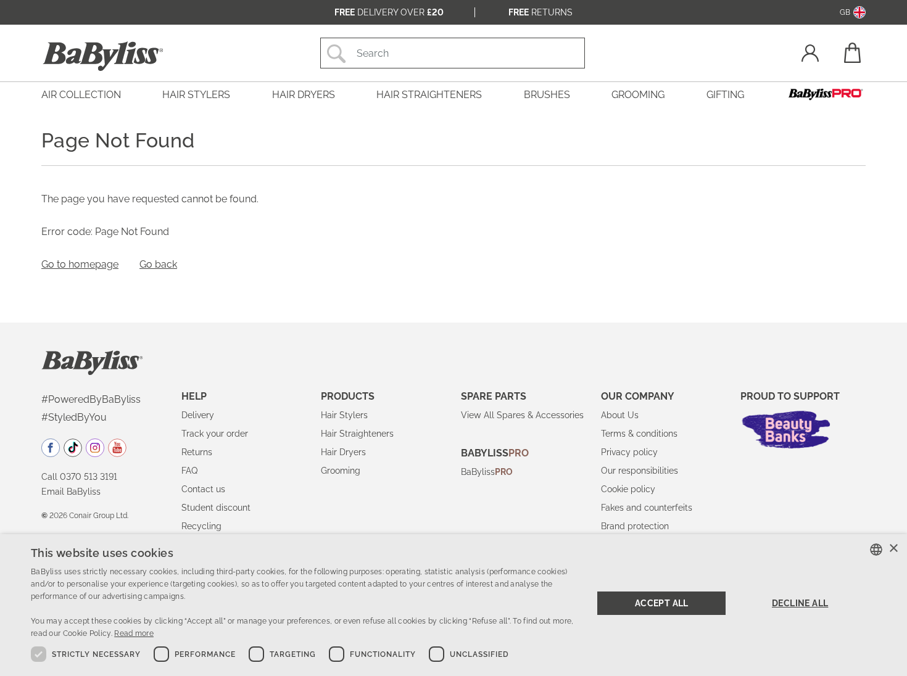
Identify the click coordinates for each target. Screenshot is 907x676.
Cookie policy (628, 489)
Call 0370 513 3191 (79, 477)
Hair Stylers (344, 415)
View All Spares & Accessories (522, 415)
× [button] (893, 548)
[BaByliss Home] (103, 56)
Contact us (203, 489)
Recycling (201, 526)
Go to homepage (79, 264)
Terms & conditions (639, 434)
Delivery (197, 415)
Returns (540, 12)
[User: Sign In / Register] (810, 54)
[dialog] (453, 605)
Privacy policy (629, 452)
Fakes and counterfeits (646, 508)
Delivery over (389, 12)
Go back (158, 264)
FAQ (189, 471)
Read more (134, 633)
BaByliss (487, 472)
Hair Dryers (343, 452)
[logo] (92, 362)
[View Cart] (851, 53)
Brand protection (635, 526)
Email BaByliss (71, 492)
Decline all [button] (800, 603)
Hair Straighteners (357, 434)
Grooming (340, 471)
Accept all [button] (662, 603)
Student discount (216, 508)
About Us (620, 415)
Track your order (214, 434)
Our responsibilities (639, 471)
